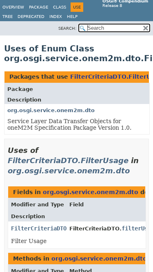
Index (55, 16)
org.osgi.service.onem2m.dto (51, 110)
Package (38, 7)
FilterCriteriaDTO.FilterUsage (68, 160)
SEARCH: (67, 28)
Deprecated (31, 16)
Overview (13, 7)
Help (72, 16)
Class (59, 7)
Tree (7, 16)
